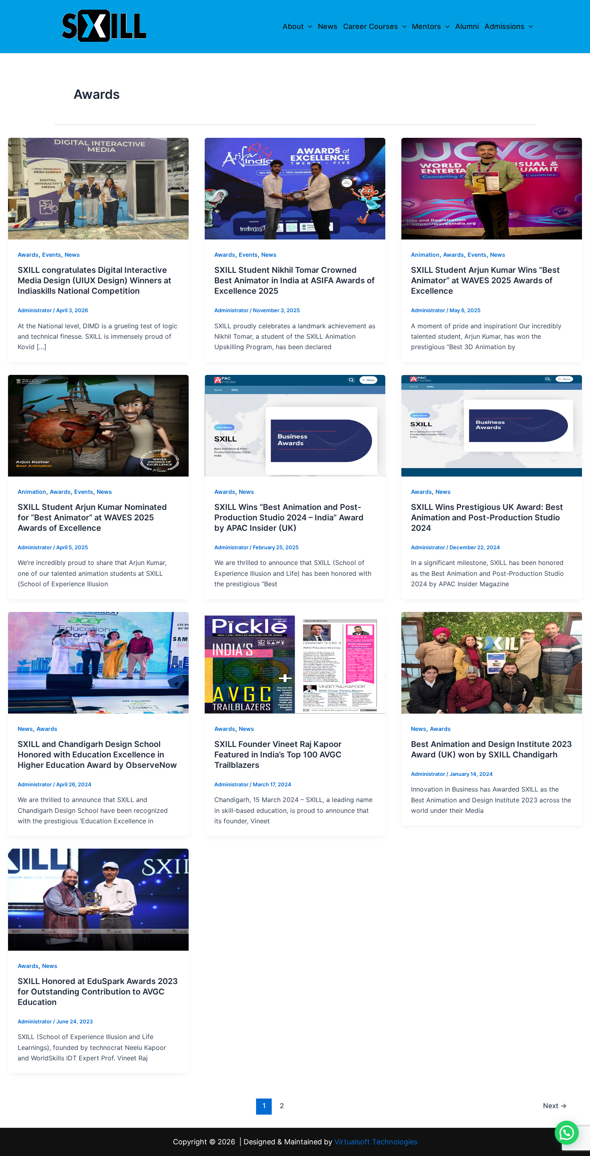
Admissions (504, 26)
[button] (308, 26)
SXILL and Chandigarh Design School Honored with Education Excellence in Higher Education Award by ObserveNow (97, 754)
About (293, 26)
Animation (425, 254)
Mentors (426, 26)
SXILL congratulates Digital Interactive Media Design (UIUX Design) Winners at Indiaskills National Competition (94, 280)
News (328, 26)
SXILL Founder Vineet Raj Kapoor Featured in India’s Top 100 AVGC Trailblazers (278, 754)
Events (51, 254)
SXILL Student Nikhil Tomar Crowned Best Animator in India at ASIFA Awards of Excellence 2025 (294, 280)
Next (555, 1105)
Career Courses (370, 26)
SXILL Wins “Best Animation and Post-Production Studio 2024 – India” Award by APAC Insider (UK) (289, 517)
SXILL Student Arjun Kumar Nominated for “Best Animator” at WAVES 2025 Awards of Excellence (92, 517)
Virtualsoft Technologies (375, 1142)
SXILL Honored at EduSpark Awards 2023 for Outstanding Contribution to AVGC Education (98, 991)
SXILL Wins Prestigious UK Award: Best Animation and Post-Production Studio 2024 (487, 517)
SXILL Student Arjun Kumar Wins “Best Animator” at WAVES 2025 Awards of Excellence (485, 280)
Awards (28, 254)
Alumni (467, 26)
